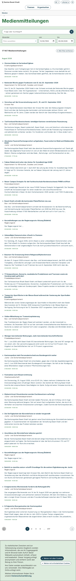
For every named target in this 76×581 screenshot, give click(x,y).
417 (48, 529)
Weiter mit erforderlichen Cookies (57, 563)
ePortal (65, 2)
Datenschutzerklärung (21, 576)
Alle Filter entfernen (66, 51)
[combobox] (19, 41)
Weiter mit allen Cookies (53, 558)
